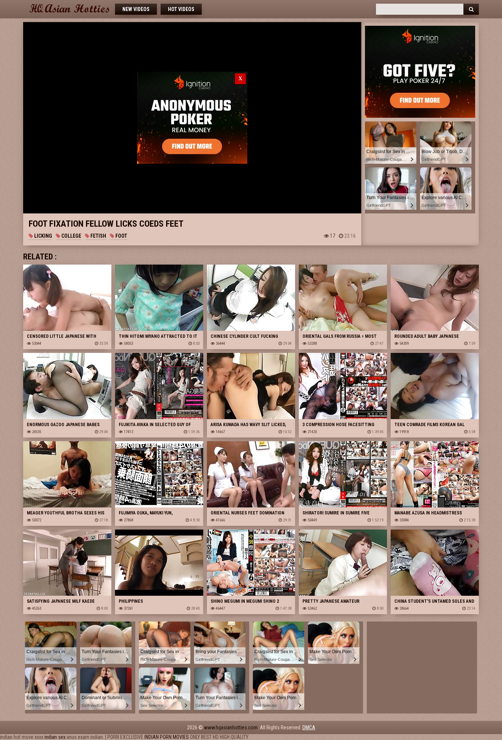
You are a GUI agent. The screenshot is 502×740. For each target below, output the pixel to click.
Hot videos (181, 9)
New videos (136, 9)
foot (120, 236)
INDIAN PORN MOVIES (166, 737)
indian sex (54, 737)
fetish (97, 236)
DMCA (308, 727)
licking (42, 236)
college (70, 236)
